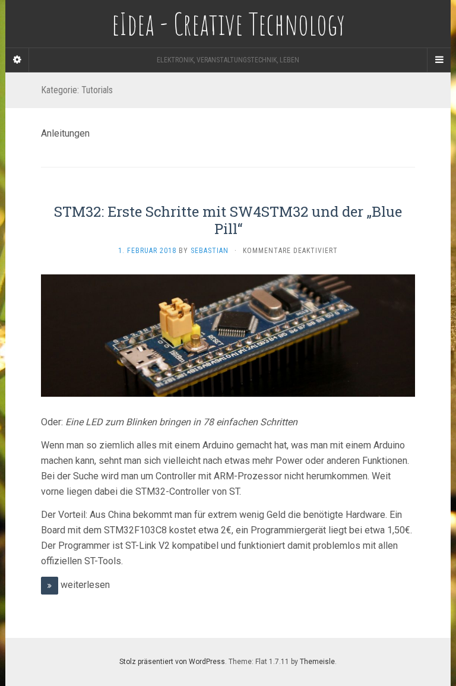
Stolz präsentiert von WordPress (172, 661)
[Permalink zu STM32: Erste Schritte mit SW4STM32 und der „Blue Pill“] (228, 335)
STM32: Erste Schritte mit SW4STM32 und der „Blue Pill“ (228, 220)
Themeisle (317, 661)
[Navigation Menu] (439, 60)
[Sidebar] (17, 60)
